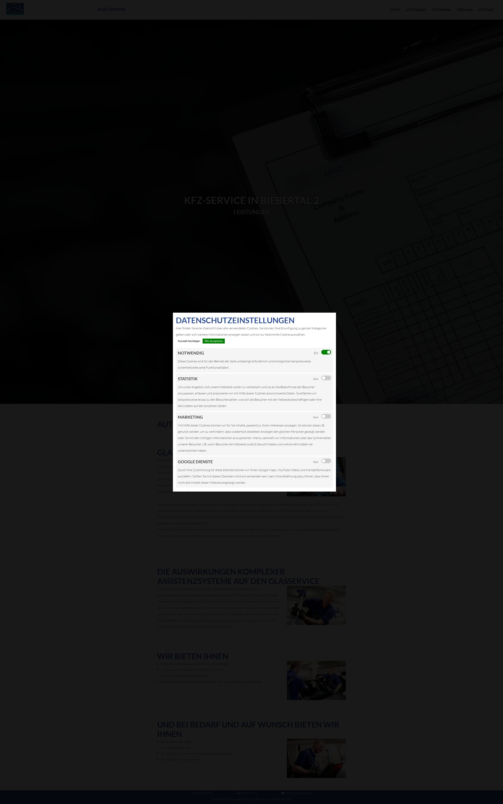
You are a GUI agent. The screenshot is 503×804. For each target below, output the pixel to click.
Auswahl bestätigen (189, 341)
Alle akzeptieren (214, 341)
